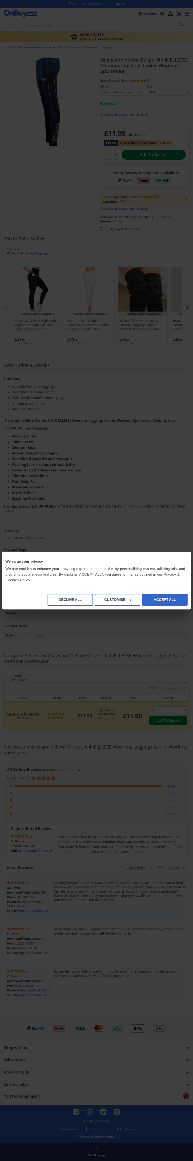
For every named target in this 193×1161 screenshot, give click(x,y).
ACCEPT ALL (165, 600)
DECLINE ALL (70, 600)
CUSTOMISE (114, 600)
